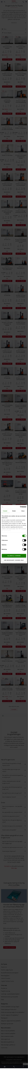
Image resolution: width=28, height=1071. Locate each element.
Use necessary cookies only (14, 560)
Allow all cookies (13, 555)
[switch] (22, 540)
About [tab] (22, 510)
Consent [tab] (5, 510)
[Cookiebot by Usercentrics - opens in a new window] (20, 507)
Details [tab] (14, 510)
